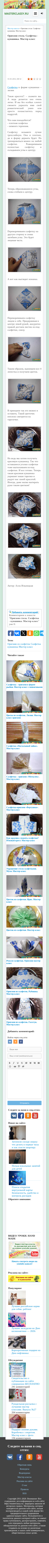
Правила (25, 1489)
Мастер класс (26, 646)
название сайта (16, 13)
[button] (10, 1062)
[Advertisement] (24, 60)
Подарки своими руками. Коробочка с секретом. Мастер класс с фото (25, 1432)
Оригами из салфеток (18, 644)
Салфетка (12, 87)
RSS (25, 1493)
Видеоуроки (24, 1473)
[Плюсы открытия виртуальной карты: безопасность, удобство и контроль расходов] (24, 1170)
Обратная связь (24, 1465)
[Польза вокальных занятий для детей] (24, 1152)
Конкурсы (24, 1469)
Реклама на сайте (25, 1481)
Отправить (24, 1103)
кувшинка (12, 646)
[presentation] (9, 1062)
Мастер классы (24, 1477)
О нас (24, 1485)
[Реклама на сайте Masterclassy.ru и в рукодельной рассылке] (24, 1281)
